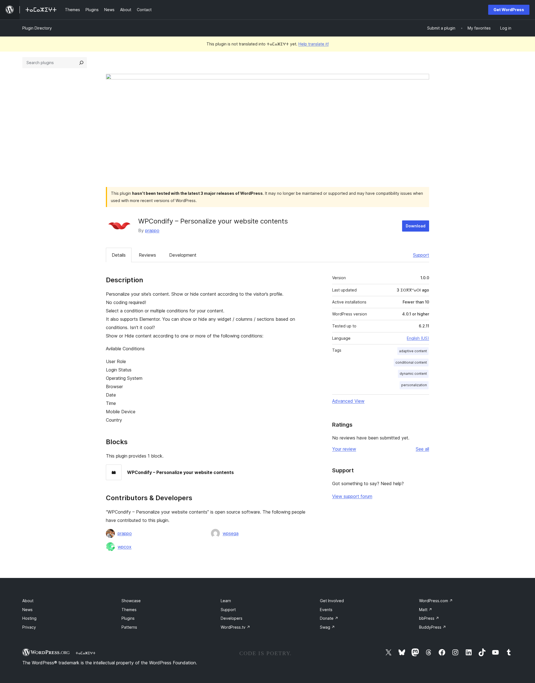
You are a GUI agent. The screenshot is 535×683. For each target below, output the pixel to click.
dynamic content (413, 373)
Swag (327, 627)
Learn (226, 600)
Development (182, 255)
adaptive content (413, 351)
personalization (414, 385)
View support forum (352, 496)
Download (415, 225)
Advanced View (348, 401)
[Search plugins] (81, 62)
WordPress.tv (235, 627)
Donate (329, 618)
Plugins (128, 618)
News (27, 609)
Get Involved (332, 600)
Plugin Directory (37, 28)
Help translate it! (313, 44)
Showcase (131, 600)
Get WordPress (508, 9)
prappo (152, 230)
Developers (231, 618)
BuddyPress (432, 627)
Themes (129, 609)
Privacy (29, 627)
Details (119, 255)
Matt (425, 609)
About (27, 600)
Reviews (147, 255)
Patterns (129, 627)
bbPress (429, 618)
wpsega (231, 533)
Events (326, 609)
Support (421, 255)
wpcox (125, 547)
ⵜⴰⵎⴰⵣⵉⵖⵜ (86, 653)
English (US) (418, 338)
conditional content (411, 362)
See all (422, 449)
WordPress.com (436, 600)
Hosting (29, 618)
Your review (344, 449)
